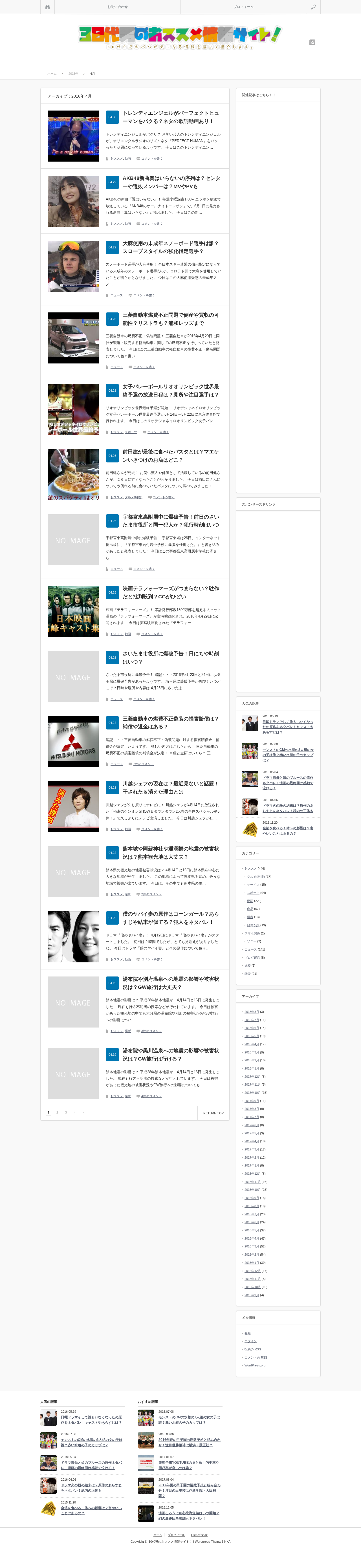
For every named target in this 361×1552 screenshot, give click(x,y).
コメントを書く (152, 158)
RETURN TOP (213, 1113)
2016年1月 (252, 1262)
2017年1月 (252, 1165)
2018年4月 (252, 1044)
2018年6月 (252, 1027)
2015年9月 (252, 1295)
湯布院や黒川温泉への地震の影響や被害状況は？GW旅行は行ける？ (171, 1055)
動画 (128, 158)
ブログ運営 (252, 957)
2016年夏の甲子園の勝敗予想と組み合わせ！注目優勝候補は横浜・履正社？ (190, 1442)
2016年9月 (252, 1198)
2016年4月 (252, 1238)
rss (312, 42)
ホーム (157, 1534)
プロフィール (244, 7)
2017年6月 (252, 1125)
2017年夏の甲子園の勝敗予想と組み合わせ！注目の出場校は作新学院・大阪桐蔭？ (190, 1490)
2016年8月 (252, 1206)
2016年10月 (253, 1189)
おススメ (117, 158)
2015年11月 (253, 1278)
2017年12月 (253, 1076)
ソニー (251, 941)
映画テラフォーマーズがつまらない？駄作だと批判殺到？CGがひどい (171, 592)
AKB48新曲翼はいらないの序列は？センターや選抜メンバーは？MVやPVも (172, 182)
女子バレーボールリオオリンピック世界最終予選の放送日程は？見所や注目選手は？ (171, 391)
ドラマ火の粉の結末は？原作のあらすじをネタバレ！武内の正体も (288, 808)
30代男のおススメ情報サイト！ (170, 1541)
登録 (248, 1333)
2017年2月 (252, 1157)
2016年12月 (253, 1173)
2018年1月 (252, 1068)
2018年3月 (252, 1052)
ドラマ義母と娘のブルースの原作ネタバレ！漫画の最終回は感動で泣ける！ (288, 783)
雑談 (248, 973)
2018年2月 (252, 1060)
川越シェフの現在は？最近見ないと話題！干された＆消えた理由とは (171, 788)
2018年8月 (252, 1011)
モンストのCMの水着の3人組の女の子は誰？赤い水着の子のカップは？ (288, 755)
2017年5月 (252, 1133)
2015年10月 (253, 1287)
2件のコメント (143, 764)
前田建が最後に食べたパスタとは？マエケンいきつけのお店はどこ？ (171, 456)
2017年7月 (252, 1117)
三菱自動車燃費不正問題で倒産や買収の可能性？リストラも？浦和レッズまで (171, 319)
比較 (248, 965)
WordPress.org (255, 1365)
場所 (128, 894)
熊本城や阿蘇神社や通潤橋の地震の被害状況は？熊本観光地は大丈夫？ (171, 853)
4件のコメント (151, 1096)
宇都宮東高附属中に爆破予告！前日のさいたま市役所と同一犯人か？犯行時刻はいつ (171, 521)
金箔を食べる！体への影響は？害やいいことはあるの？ (288, 830)
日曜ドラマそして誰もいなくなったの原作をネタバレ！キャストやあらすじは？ (288, 727)
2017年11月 (253, 1084)
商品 (250, 909)
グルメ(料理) (133, 497)
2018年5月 (252, 1036)
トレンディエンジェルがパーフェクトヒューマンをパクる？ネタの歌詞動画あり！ (171, 117)
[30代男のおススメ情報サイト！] (181, 38)
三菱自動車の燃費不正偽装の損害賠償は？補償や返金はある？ (171, 723)
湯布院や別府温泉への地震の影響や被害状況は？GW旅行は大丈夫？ (171, 983)
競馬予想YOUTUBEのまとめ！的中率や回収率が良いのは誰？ (189, 1465)
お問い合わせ (117, 7)
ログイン (251, 1341)
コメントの (256, 1357)
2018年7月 (252, 1020)
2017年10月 (253, 1092)
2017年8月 (252, 1108)
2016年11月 (253, 1181)
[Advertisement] (278, 297)
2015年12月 (253, 1271)
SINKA (225, 1541)
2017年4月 (252, 1141)
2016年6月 (252, 1222)
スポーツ (131, 432)
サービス (253, 884)
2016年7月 (252, 1214)
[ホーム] (47, 7)
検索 (320, 2)
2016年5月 (252, 1230)
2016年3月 (252, 1246)
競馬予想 (253, 925)
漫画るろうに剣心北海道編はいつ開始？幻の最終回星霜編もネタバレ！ (189, 1515)
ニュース (117, 295)
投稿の (253, 1349)
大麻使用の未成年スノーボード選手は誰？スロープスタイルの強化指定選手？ (171, 247)
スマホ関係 (252, 933)
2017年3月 (252, 1149)
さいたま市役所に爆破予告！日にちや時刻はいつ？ (171, 658)
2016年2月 (252, 1254)
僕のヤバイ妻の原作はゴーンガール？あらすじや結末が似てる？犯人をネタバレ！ (171, 918)
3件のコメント (151, 1031)
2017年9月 (252, 1101)
